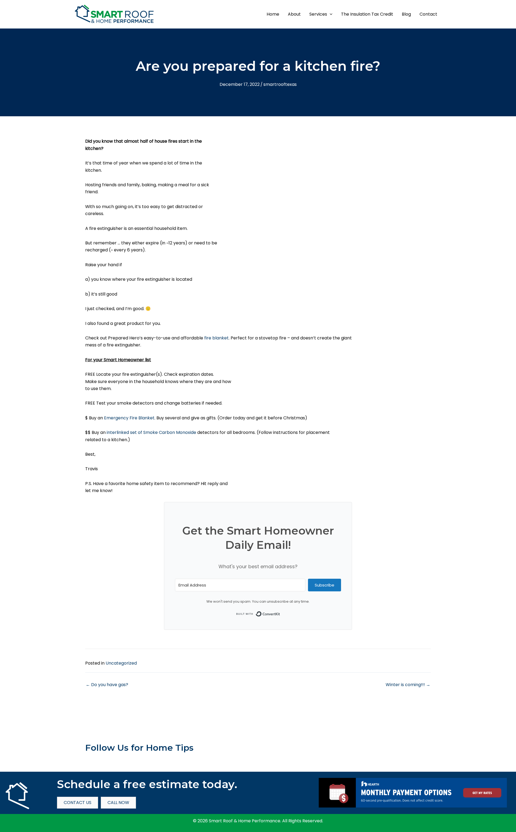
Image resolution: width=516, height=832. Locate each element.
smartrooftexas (280, 84)
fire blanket (216, 338)
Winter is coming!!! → (408, 685)
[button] (329, 14)
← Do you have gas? (107, 685)
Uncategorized (121, 663)
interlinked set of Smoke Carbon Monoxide (151, 432)
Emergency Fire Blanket (129, 418)
